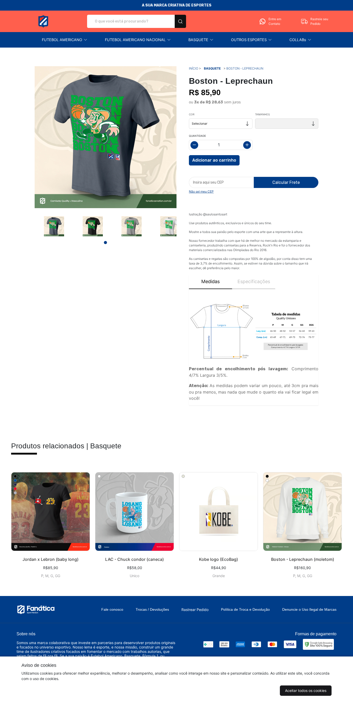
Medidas (210, 281)
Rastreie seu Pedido (319, 21)
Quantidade (197, 135)
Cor (191, 114)
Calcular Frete (286, 182)
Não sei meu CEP (201, 191)
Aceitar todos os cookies (305, 690)
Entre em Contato (274, 21)
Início (193, 68)
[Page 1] (105, 242)
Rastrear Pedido (195, 609)
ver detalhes (50, 511)
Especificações (253, 281)
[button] (64, 40)
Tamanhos (262, 114)
